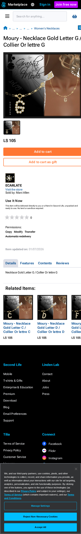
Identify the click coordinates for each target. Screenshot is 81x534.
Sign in (44, 4)
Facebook (55, 443)
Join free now (66, 4)
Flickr (52, 451)
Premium (9, 394)
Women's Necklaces (47, 28)
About (46, 380)
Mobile (7, 374)
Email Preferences (15, 413)
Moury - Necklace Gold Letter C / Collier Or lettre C (17, 328)
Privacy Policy (12, 450)
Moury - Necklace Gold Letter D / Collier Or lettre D (51, 328)
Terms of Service (14, 443)
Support (8, 420)
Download (10, 400)
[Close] (76, 468)
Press (45, 394)
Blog (6, 407)
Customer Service (14, 457)
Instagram (55, 458)
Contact (47, 374)
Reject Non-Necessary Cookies (40, 516)
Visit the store (13, 189)
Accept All (40, 527)
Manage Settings (40, 506)
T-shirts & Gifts (12, 380)
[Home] (5, 28)
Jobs (45, 387)
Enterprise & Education (18, 387)
